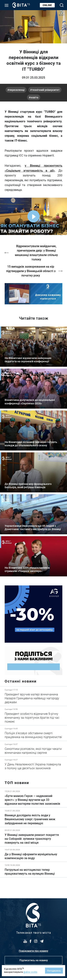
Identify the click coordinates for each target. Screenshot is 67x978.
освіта (34, 97)
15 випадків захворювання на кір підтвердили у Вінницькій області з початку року (30, 270)
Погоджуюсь (54, 970)
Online (47, 5)
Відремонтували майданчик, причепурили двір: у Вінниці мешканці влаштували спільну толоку (36, 252)
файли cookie (30, 971)
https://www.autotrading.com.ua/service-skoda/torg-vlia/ (33, 614)
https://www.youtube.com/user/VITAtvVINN (33, 293)
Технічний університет (46, 90)
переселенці (17, 90)
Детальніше (33, 696)
